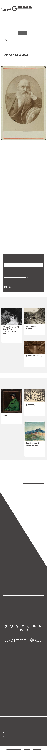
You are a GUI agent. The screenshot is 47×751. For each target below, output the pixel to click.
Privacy (27, 746)
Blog (26, 680)
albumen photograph (11, 217)
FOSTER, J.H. (31, 361)
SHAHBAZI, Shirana (10, 337)
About (26, 683)
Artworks (9, 25)
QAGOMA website (9, 683)
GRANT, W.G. (8, 418)
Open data (6, 680)
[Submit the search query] (4, 40)
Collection (16, 16)
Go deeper (37, 25)
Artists (22, 25)
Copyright (37, 746)
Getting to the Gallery (14, 730)
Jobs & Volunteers (14, 746)
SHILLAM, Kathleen (33, 410)
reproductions (35, 480)
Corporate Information (25, 749)
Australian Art (8, 186)
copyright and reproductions (30, 482)
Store (5, 686)
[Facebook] (5, 287)
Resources (33, 33)
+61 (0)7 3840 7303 (13, 733)
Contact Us (10, 737)
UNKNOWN (30, 331)
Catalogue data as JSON (14, 276)
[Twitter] (9, 287)
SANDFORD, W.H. (19, 61)
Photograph (7, 206)
